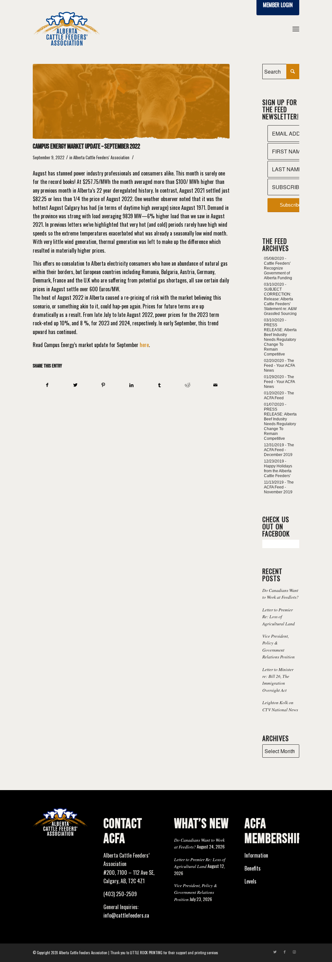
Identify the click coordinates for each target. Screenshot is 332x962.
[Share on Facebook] (47, 385)
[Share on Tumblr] (159, 385)
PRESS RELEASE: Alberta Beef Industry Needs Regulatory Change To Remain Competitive (280, 339)
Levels (250, 881)
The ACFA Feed (279, 395)
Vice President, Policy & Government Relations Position (195, 892)
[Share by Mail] (216, 385)
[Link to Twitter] (275, 951)
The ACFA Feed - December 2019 (279, 450)
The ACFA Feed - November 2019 (279, 487)
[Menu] (295, 28)
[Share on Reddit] (187, 385)
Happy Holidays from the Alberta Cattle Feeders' (278, 471)
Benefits (252, 868)
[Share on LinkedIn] (131, 385)
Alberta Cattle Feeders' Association (101, 157)
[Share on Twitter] (75, 385)
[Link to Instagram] (294, 951)
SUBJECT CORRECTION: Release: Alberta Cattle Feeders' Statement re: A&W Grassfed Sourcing (280, 301)
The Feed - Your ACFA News (279, 365)
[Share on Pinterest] (103, 385)
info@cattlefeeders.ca (126, 915)
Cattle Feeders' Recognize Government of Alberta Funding (278, 270)
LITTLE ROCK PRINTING (146, 952)
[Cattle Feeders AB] (131, 101)
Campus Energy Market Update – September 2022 (86, 146)
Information (256, 855)
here (144, 345)
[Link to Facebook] (285, 951)
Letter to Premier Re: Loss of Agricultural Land (278, 617)
